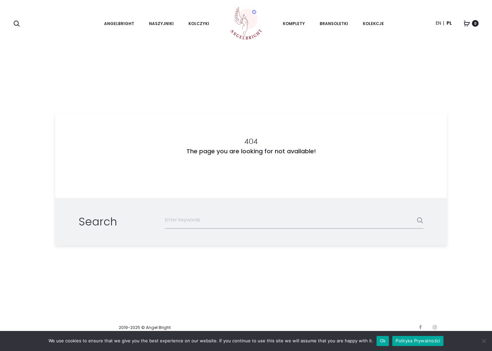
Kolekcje (373, 23)
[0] (467, 23)
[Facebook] (420, 327)
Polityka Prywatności (418, 340)
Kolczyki (198, 23)
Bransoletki (334, 23)
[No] (483, 341)
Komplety (294, 23)
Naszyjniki (161, 23)
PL (449, 23)
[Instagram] (435, 327)
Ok (383, 340)
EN (438, 23)
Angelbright (119, 23)
